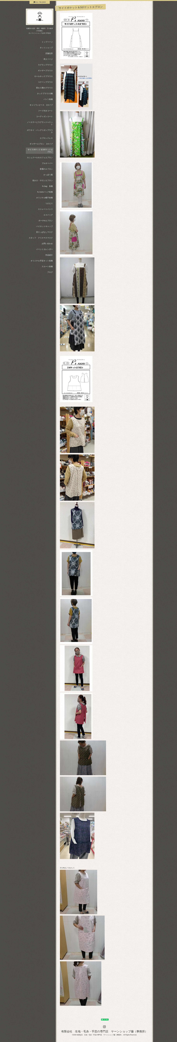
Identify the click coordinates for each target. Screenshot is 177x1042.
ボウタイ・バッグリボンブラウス (40, 131)
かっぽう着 (48, 175)
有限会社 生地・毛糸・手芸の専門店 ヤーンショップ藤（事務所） (104, 1031)
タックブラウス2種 (45, 93)
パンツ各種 (48, 99)
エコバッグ (48, 215)
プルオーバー (47, 163)
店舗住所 (49, 53)
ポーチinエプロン (45, 221)
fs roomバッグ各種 (45, 192)
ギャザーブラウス (45, 71)
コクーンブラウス (45, 82)
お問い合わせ (47, 244)
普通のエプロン (46, 169)
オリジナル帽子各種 (44, 198)
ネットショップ (46, 48)
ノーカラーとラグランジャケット (40, 123)
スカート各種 (47, 266)
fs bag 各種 (47, 186)
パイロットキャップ (44, 226)
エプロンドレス (46, 138)
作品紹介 (49, 255)
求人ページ (48, 59)
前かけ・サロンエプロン (42, 180)
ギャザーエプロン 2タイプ (41, 144)
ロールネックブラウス (43, 76)
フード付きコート (45, 111)
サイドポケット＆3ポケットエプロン (40, 151)
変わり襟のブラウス (44, 88)
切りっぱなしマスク (44, 232)
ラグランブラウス (45, 65)
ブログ (50, 272)
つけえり (49, 203)
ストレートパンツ (45, 209)
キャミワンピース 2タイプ (41, 105)
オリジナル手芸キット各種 (42, 261)
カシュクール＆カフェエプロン (40, 157)
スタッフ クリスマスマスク (41, 238)
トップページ (47, 42)
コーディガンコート (44, 116)
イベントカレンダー (44, 249)
